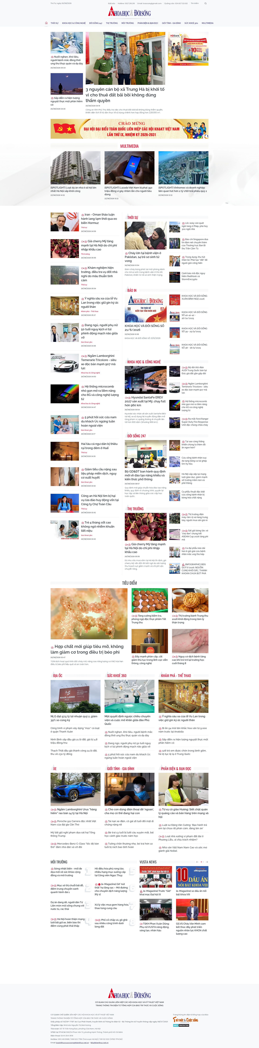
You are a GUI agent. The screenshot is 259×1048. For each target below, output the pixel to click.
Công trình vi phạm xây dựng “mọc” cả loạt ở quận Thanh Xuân (75, 730)
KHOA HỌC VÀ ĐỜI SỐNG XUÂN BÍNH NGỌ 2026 (194, 297)
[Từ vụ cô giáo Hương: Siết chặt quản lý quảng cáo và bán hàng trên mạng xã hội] (183, 789)
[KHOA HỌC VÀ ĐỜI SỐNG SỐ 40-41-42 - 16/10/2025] (174, 316)
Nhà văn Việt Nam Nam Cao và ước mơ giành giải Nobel (183, 849)
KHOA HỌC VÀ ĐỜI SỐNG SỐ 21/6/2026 (144, 328)
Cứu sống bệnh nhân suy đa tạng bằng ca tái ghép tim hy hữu (194, 460)
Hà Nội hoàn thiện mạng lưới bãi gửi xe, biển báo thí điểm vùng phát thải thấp (68, 922)
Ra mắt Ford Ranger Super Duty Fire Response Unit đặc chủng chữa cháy (195, 422)
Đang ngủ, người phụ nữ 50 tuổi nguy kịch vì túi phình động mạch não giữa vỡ (99, 331)
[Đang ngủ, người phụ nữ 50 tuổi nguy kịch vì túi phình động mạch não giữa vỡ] (65, 332)
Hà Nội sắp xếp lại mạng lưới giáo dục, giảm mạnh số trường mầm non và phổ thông (194, 478)
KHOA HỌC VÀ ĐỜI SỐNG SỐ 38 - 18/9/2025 (194, 346)
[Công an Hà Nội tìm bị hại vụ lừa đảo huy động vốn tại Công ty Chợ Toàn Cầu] (65, 503)
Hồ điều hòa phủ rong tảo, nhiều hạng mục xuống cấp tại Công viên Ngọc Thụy (110, 872)
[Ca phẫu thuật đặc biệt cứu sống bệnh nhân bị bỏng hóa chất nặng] (174, 495)
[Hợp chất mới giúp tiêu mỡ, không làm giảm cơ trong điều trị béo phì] (89, 613)
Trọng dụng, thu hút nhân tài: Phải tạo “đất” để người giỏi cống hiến (194, 260)
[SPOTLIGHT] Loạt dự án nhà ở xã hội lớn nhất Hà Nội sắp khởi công (73, 189)
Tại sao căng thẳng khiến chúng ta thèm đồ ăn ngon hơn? (194, 444)
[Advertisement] (129, 957)
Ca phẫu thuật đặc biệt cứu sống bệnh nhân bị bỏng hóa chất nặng (193, 494)
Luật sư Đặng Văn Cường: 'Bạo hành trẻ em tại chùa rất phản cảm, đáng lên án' (183, 827)
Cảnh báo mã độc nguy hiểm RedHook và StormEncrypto (193, 276)
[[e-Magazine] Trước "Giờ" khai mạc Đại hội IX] (156, 877)
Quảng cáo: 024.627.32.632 (176, 3)
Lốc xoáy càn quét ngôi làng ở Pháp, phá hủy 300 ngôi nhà (195, 226)
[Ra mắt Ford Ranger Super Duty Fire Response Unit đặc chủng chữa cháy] (174, 422)
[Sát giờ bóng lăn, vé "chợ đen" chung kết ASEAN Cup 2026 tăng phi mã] (174, 534)
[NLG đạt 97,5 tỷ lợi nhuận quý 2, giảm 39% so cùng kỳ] (75, 696)
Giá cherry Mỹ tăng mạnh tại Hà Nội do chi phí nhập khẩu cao (99, 245)
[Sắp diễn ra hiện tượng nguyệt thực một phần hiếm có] (67, 84)
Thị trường (112, 23)
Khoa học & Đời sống (129, 11)
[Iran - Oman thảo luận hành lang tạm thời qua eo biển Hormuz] (65, 221)
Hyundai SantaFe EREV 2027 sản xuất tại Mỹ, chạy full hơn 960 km (145, 401)
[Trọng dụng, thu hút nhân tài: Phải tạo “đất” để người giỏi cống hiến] (174, 261)
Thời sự (54, 23)
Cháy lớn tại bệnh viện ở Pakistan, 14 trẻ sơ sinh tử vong (143, 257)
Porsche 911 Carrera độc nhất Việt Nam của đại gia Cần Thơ (73, 823)
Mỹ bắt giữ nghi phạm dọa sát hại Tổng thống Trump (73, 834)
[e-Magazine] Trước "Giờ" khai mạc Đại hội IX (155, 893)
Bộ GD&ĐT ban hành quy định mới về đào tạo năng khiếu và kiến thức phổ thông (145, 475)
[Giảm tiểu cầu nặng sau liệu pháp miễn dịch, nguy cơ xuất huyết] (65, 476)
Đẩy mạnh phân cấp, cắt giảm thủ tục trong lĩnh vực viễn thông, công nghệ (150, 660)
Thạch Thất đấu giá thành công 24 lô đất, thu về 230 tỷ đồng (74, 752)
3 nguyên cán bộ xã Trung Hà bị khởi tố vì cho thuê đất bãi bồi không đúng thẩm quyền (125, 95)
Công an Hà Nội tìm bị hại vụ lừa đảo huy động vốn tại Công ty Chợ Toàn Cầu (100, 500)
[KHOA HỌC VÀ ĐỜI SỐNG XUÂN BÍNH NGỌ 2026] (174, 299)
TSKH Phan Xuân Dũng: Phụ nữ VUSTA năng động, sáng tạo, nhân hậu (154, 927)
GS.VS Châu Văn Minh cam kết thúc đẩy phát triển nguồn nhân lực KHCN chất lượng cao (191, 928)
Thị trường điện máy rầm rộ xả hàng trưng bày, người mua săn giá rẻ (195, 517)
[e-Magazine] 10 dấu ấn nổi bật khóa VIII (191, 893)
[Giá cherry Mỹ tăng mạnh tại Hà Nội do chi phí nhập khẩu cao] (65, 248)
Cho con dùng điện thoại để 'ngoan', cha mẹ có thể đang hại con (129, 811)
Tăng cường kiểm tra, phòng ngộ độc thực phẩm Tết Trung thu (149, 619)
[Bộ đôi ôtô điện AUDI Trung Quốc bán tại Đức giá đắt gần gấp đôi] (174, 371)
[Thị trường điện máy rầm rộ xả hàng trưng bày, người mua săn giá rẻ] (174, 518)
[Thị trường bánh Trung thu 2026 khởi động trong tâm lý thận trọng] (190, 600)
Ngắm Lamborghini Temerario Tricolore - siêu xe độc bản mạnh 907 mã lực (98, 362)
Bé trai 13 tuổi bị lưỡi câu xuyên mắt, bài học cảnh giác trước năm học (129, 834)
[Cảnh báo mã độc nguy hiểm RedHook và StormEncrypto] (174, 277)
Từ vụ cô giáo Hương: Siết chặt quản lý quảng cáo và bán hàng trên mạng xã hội (183, 813)
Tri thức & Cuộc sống (185, 1020)
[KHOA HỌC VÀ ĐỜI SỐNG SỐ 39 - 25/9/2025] (174, 332)
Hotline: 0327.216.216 (126, 3)
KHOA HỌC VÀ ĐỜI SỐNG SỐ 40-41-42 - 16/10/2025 (194, 315)
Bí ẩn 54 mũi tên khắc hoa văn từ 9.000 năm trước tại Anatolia (183, 730)
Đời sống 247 (95, 23)
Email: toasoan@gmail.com (149, 3)
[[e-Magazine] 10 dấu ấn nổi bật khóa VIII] (192, 877)
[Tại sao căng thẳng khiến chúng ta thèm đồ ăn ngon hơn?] (174, 445)
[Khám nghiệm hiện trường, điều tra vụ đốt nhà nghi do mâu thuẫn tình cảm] (65, 275)
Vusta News (148, 861)
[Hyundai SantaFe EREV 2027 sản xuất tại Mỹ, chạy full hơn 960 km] (146, 380)
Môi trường (128, 23)
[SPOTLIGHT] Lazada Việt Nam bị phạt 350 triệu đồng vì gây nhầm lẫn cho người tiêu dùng (128, 191)
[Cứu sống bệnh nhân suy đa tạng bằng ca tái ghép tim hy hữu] (174, 461)
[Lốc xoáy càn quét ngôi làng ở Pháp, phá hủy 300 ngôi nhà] (174, 227)
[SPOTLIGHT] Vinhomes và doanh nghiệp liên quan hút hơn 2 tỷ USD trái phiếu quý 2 (183, 189)
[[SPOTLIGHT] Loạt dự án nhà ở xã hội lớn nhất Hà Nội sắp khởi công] (75, 167)
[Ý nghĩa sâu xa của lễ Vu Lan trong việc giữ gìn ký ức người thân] (65, 305)
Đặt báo (111, 3)
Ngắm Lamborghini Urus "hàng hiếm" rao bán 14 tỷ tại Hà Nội (74, 811)
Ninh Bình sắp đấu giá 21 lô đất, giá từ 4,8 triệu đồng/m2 (74, 741)
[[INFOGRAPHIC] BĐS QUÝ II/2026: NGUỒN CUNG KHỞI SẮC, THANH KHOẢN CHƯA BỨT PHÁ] (174, 568)
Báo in (132, 290)
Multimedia (207, 23)
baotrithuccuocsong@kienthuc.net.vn (72, 1042)
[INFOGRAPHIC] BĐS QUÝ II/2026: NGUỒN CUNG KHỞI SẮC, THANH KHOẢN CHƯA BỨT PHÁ (194, 569)
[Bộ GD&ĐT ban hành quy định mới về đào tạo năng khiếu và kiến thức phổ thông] (146, 454)
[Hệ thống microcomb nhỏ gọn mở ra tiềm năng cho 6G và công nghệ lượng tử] (65, 393)
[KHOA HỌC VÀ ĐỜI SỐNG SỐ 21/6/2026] (146, 308)
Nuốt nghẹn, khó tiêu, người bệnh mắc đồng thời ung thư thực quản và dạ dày (67, 60)
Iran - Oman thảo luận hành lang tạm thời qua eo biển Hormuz (99, 219)
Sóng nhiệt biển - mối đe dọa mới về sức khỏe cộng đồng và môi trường (66, 872)
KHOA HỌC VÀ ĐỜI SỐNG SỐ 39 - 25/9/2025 (194, 330)
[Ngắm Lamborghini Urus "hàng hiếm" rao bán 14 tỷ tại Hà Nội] (75, 789)
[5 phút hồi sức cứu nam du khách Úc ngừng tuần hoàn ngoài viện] (65, 424)
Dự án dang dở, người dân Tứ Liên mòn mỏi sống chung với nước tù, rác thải (67, 905)
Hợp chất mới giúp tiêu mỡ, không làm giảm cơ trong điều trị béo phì (87, 649)
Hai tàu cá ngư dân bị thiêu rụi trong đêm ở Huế (99, 446)
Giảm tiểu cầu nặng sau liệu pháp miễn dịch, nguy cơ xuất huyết (99, 473)
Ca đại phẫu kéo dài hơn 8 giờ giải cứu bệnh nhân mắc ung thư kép (193, 551)
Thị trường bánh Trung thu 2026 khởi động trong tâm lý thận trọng (190, 619)
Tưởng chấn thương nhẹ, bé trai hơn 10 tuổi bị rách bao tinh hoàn (129, 845)
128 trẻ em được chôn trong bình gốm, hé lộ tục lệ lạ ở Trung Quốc (182, 752)
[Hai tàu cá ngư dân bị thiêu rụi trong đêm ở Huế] (65, 451)
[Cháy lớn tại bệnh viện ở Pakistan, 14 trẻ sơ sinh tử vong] (146, 236)
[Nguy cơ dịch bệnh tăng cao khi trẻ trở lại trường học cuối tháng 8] (190, 641)
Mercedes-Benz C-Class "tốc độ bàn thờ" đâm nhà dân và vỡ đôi (75, 845)
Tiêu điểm (129, 583)
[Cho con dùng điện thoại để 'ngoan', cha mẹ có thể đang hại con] (129, 789)
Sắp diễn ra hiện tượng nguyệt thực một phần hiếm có (67, 101)
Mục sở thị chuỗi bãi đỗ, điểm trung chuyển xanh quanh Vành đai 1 (67, 889)
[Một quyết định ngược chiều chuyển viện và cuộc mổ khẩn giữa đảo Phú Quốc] (129, 696)
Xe (55, 768)
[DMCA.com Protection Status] (181, 1025)
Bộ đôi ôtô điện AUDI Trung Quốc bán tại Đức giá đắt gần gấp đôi (194, 370)
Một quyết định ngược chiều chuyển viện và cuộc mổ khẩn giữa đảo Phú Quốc (127, 720)
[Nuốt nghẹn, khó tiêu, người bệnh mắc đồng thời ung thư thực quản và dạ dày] (67, 42)
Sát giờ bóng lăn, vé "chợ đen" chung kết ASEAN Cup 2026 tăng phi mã (195, 535)
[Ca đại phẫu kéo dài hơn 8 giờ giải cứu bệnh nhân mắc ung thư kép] (174, 552)
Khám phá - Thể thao (89, 311)
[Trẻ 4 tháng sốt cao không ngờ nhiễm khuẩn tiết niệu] (65, 529)
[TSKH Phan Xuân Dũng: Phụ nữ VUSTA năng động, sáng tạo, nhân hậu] (156, 909)
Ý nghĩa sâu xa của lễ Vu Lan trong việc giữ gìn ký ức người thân (99, 302)
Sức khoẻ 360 (191, 23)
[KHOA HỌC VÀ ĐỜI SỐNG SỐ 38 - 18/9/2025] (174, 348)
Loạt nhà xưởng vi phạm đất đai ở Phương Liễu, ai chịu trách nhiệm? (181, 838)
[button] (197, 862)
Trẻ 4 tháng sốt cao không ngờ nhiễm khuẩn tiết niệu (97, 527)
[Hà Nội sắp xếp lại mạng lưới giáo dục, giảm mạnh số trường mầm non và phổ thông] (174, 478)
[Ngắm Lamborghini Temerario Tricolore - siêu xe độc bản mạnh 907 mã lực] (65, 363)
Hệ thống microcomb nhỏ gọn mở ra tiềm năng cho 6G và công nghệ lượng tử (100, 393)
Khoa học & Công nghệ (74, 23)
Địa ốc (57, 675)
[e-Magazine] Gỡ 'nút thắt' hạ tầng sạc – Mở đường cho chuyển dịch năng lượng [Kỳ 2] (111, 889)
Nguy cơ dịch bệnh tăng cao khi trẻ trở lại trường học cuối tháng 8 (189, 660)
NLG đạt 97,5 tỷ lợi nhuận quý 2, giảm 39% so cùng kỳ (74, 718)
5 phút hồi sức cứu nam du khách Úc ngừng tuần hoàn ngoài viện (98, 421)
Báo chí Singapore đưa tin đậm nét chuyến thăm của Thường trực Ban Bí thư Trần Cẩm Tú (195, 244)
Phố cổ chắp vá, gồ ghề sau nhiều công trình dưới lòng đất (111, 923)
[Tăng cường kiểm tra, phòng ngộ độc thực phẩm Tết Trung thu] (150, 600)
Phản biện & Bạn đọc (148, 23)
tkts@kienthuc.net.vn (99, 1042)
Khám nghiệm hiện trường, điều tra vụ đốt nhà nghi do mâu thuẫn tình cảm (99, 274)
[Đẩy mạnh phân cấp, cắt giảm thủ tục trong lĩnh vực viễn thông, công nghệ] (150, 641)
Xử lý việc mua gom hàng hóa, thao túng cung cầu (112, 906)
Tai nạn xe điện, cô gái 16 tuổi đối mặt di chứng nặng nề (129, 823)
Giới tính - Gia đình (171, 23)
